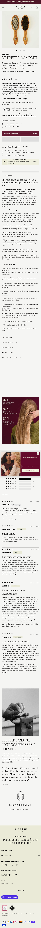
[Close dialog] (38, 453)
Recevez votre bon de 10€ (30, 470)
